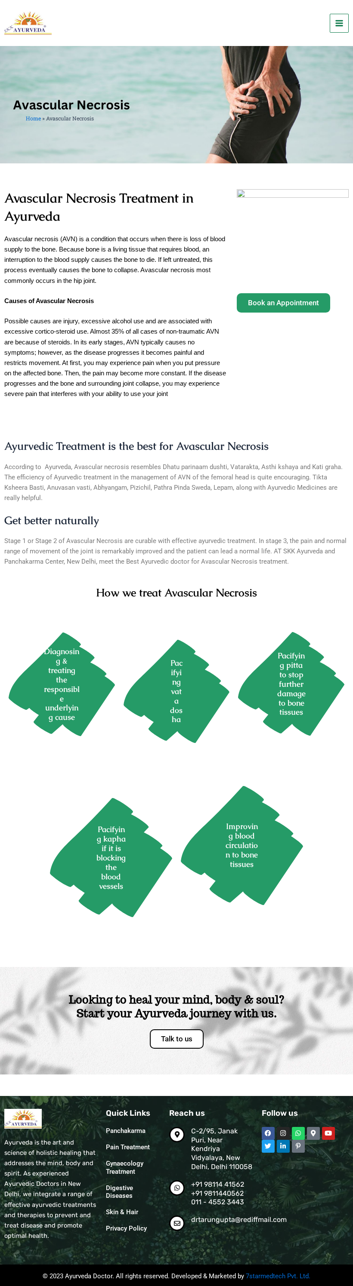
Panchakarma (126, 1131)
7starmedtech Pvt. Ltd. (278, 1276)
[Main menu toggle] (339, 23)
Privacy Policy (126, 1228)
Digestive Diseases (119, 1192)
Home (33, 118)
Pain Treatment (128, 1147)
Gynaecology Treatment (124, 1167)
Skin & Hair (122, 1212)
